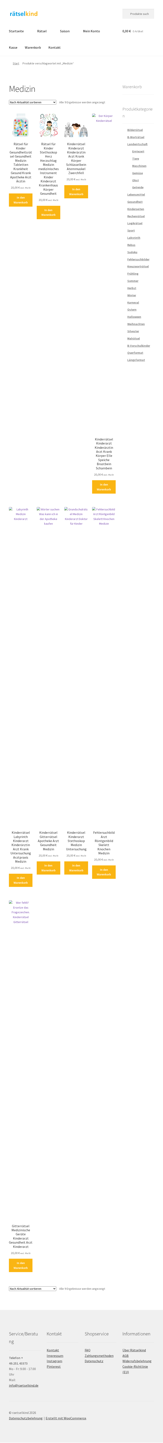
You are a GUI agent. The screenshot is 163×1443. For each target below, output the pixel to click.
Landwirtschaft (137, 144)
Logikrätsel (134, 223)
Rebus (131, 245)
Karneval (133, 302)
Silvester (133, 331)
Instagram (54, 1361)
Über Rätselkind (134, 1350)
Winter (131, 295)
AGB (125, 1356)
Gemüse (137, 173)
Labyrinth (133, 238)
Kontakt (54, 47)
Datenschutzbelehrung (26, 1418)
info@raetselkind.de (23, 1385)
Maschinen (139, 166)
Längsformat (136, 360)
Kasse (13, 47)
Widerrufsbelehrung (137, 1361)
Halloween (134, 317)
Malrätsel (133, 338)
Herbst (131, 288)
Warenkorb (33, 47)
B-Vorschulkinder (138, 346)
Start (16, 63)
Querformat (135, 353)
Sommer (132, 281)
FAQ (87, 1350)
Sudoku (132, 252)
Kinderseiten (135, 209)
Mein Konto (91, 31)
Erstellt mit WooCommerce (66, 1418)
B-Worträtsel (135, 137)
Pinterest (54, 1366)
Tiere (135, 158)
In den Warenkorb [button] (21, 200)
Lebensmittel (136, 194)
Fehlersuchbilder (138, 259)
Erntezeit (138, 151)
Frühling (132, 274)
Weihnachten (136, 324)
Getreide (137, 187)
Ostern (131, 309)
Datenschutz (94, 1361)
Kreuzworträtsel (138, 266)
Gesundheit (135, 202)
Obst (135, 180)
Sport (131, 230)
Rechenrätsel (136, 216)
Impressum (55, 1356)
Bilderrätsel (135, 130)
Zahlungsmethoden (99, 1356)
